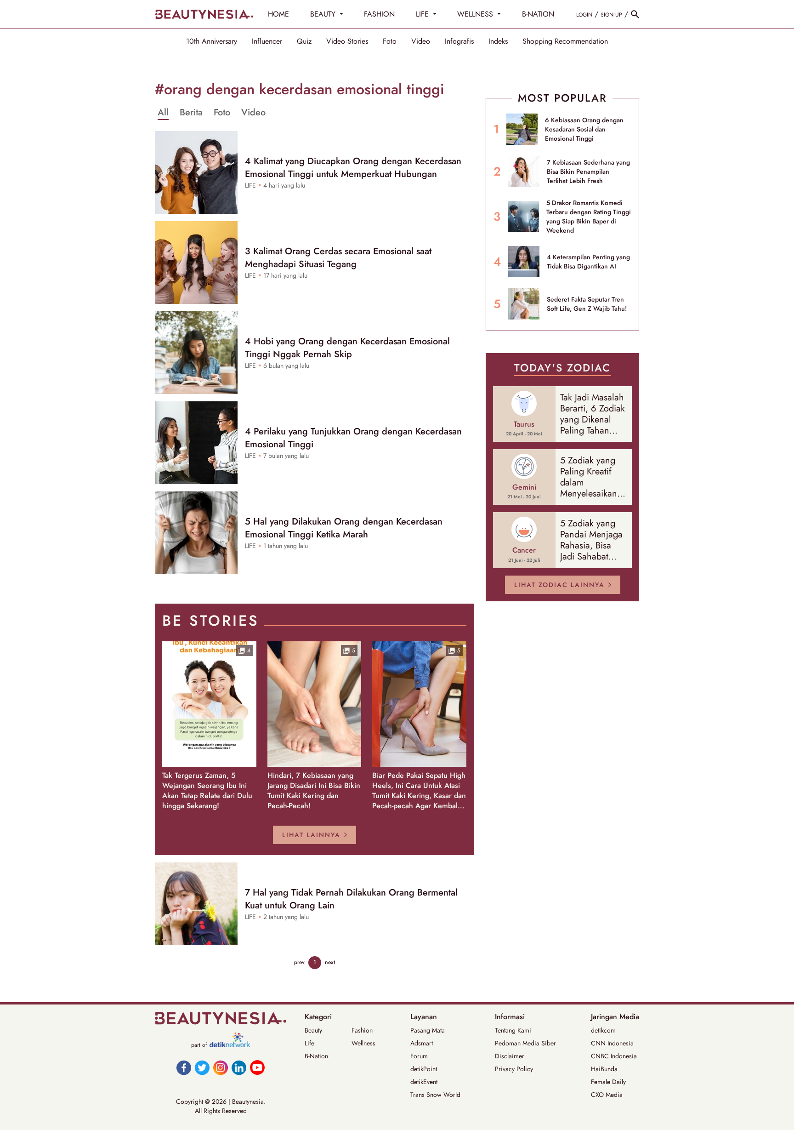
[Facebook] (183, 1067)
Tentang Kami (513, 1030)
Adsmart (421, 1043)
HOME (278, 14)
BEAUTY (324, 14)
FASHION (379, 14)
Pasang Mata (427, 1030)
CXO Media (607, 1094)
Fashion (362, 1030)
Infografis (459, 41)
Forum (419, 1056)
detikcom (603, 1030)
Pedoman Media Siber (525, 1043)
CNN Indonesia (612, 1043)
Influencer (267, 41)
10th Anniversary (211, 41)
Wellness (363, 1043)
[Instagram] (220, 1067)
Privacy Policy (514, 1068)
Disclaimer (509, 1056)
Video (420, 41)
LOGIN (584, 15)
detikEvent (423, 1081)
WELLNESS (476, 14)
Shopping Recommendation (565, 41)
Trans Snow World (435, 1094)
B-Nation (316, 1056)
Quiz (304, 41)
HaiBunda (604, 1068)
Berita (191, 112)
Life (309, 1043)
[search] (635, 14)
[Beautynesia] (204, 14)
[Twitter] (202, 1067)
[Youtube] (257, 1067)
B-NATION (538, 14)
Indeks (498, 41)
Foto (390, 41)
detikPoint (423, 1068)
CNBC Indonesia (614, 1056)
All (163, 112)
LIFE (423, 14)
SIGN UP (611, 15)
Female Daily (608, 1081)
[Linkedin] (239, 1067)
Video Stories (347, 41)
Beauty (313, 1030)
